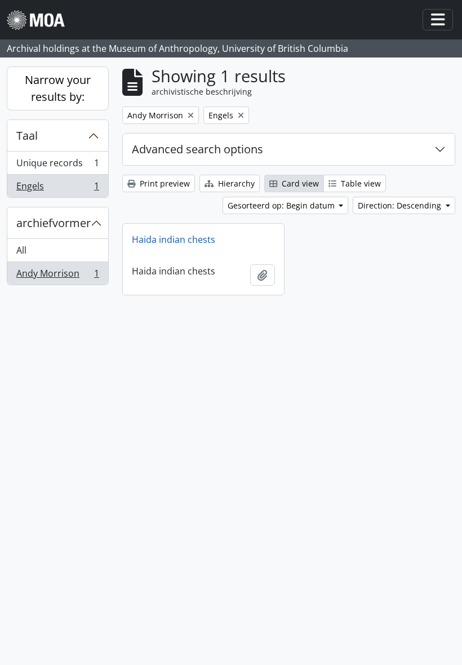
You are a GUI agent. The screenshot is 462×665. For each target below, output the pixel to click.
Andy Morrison (57, 276)
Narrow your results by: (58, 88)
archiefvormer (53, 222)
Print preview (163, 183)
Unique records (57, 166)
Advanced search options (197, 149)
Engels (57, 188)
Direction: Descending (400, 205)
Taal (27, 135)
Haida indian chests (173, 239)
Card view (299, 183)
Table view (360, 183)
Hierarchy (235, 183)
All (21, 250)
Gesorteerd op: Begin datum (282, 205)
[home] (40, 20)
